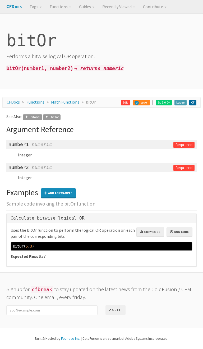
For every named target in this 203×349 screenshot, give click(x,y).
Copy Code (151, 232)
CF (193, 102)
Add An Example (60, 193)
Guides (85, 6)
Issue (143, 102)
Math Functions (65, 102)
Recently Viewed (117, 6)
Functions (59, 6)
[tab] (101, 218)
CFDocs (13, 102)
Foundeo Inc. (70, 338)
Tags (34, 6)
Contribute (153, 6)
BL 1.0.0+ (164, 102)
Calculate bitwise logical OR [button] (48, 218)
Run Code (181, 232)
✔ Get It (115, 310)
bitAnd (34, 117)
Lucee (180, 102)
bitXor (53, 117)
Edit (125, 102)
